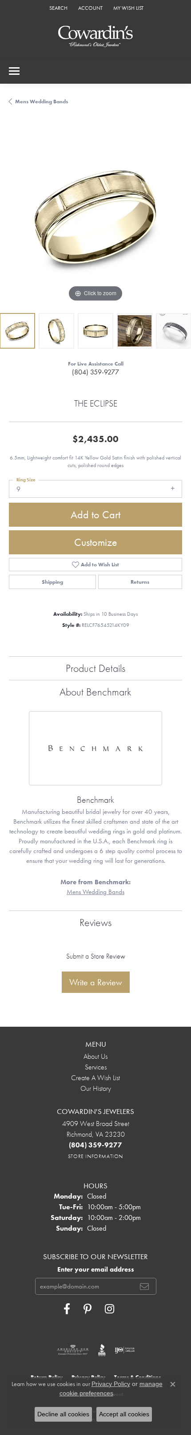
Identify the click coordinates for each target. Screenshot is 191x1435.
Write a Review (95, 982)
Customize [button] (95, 542)
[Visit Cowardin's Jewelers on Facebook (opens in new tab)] (67, 1309)
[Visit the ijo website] (125, 1350)
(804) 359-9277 (95, 372)
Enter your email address (95, 1269)
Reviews (95, 922)
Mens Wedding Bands (41, 101)
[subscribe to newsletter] (144, 1286)
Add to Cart (95, 514)
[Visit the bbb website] (102, 1350)
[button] (58, 8)
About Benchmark (95, 692)
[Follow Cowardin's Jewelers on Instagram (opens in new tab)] (109, 1309)
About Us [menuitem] (95, 1056)
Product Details (95, 668)
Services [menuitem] (96, 1067)
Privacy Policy (111, 1383)
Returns (140, 581)
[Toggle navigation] (14, 71)
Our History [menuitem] (95, 1088)
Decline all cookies (63, 1414)
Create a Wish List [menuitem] (95, 1077)
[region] (95, 217)
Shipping (52, 581)
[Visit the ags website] (72, 1350)
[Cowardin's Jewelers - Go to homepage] (95, 36)
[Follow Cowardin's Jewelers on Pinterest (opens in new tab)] (87, 1309)
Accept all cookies (124, 1414)
